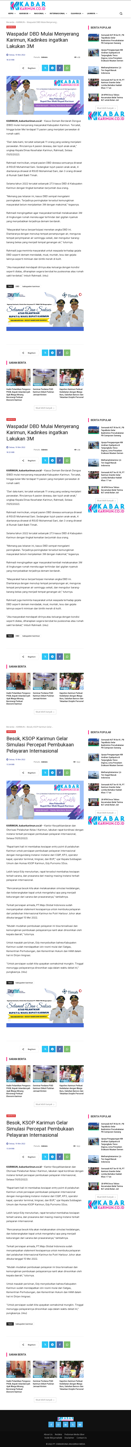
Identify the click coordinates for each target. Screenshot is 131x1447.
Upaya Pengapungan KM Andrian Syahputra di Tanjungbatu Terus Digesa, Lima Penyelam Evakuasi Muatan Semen (112, 55)
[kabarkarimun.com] (106, 115)
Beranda (10, 22)
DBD (17, 286)
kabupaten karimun (31, 286)
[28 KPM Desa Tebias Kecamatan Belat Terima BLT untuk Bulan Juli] (93, 97)
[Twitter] (45, 68)
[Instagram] (58, 1424)
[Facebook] (60, 68)
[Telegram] (52, 68)
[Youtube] (80, 1424)
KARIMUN (20, 22)
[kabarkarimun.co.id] (28, 6)
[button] (121, 13)
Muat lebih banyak (44, 408)
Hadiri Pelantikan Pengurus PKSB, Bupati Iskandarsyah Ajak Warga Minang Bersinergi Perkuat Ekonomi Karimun (18, 394)
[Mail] (65, 1424)
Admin (44, 57)
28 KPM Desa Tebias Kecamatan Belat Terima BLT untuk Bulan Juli (112, 97)
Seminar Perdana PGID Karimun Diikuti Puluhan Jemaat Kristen (43, 392)
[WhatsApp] (67, 68)
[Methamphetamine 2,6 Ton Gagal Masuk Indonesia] (93, 70)
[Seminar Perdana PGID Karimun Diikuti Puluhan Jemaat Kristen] (45, 377)
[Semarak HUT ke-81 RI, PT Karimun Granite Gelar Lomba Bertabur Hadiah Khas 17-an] (93, 82)
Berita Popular (101, 27)
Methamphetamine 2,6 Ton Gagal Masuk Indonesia (111, 70)
